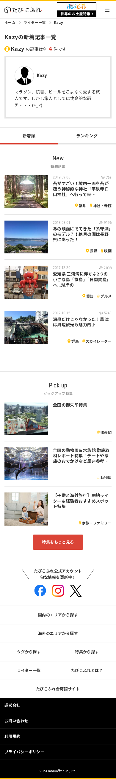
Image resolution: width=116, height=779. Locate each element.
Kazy (58, 22)
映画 (108, 250)
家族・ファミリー (97, 522)
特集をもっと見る (58, 542)
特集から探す (87, 652)
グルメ (106, 295)
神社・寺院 (102, 205)
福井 (82, 205)
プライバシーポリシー (24, 752)
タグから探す (29, 652)
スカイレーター (99, 341)
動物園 (106, 477)
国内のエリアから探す (58, 615)
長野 (93, 250)
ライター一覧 (34, 22)
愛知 (90, 295)
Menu (107, 10)
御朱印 (106, 432)
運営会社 (12, 705)
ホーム (9, 22)
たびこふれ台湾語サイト (58, 689)
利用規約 (12, 736)
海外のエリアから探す (58, 633)
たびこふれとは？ (87, 670)
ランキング (87, 135)
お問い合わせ (16, 720)
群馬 (75, 341)
